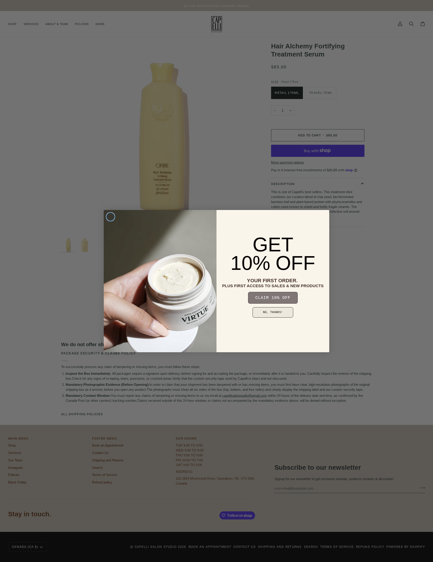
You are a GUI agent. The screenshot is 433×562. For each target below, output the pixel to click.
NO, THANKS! (273, 312)
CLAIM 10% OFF (272, 298)
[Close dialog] (110, 217)
